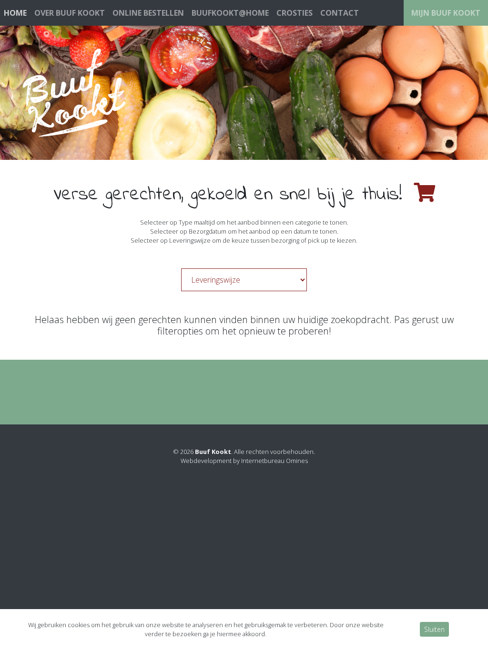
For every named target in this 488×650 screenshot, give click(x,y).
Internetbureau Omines (274, 460)
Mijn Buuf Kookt (445, 13)
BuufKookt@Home (230, 13)
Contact (339, 13)
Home (15, 13)
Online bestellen (148, 13)
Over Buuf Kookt (69, 13)
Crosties (294, 13)
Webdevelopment (206, 460)
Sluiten (434, 629)
